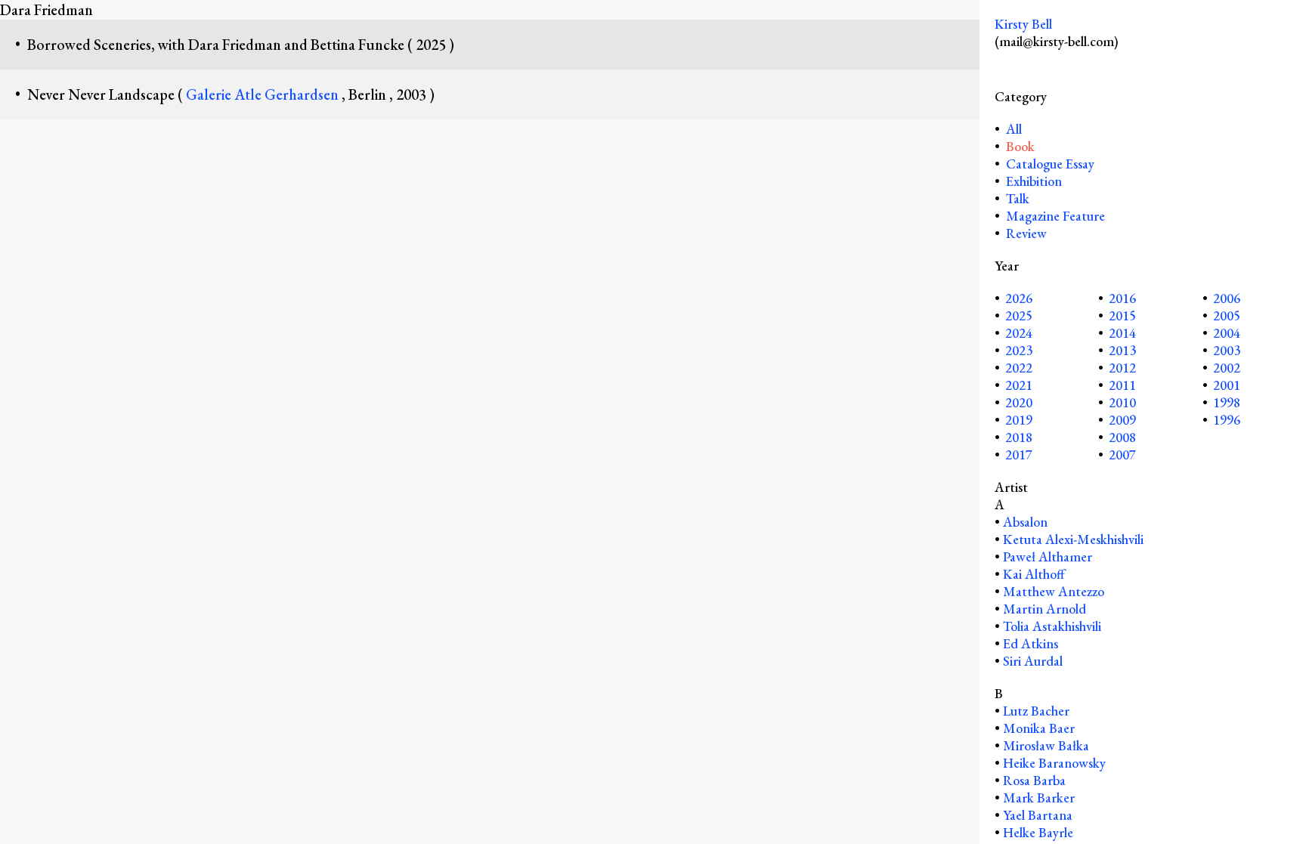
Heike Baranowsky (1054, 762)
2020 (1018, 402)
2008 (1122, 437)
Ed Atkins (1030, 643)
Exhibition (1034, 181)
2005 (1226, 315)
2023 (1018, 350)
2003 (1226, 350)
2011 (1122, 385)
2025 (1018, 315)
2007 (1122, 454)
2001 (1226, 385)
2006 (1226, 298)
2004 (1226, 333)
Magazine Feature (1055, 215)
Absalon (1025, 521)
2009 (1122, 419)
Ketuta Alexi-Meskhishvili (1073, 539)
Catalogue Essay (1050, 163)
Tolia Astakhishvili (1052, 626)
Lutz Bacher (1036, 710)
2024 (1018, 333)
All (1012, 129)
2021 (1018, 385)
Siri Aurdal (1033, 660)
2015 (1122, 315)
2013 (1122, 350)
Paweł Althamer (1047, 556)
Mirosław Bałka (1046, 745)
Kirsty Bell (1023, 23)
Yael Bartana (1037, 815)
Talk (1017, 198)
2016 (1122, 298)
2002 (1226, 367)
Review (1026, 233)
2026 (1018, 298)
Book (1020, 146)
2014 (1122, 333)
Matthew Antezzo (1053, 591)
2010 (1122, 402)
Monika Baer (1039, 728)
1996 (1226, 419)
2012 (1122, 367)
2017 (1018, 454)
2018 (1018, 437)
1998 (1226, 402)
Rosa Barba (1034, 780)
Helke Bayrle (1038, 832)
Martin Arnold (1044, 608)
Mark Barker (1039, 797)
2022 (1018, 367)
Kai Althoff (1034, 574)
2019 (1018, 419)
